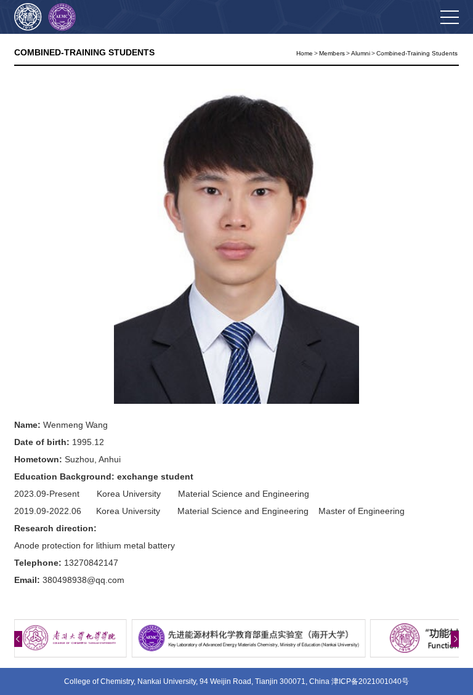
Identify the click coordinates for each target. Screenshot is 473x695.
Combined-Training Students (417, 53)
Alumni (360, 53)
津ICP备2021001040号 (370, 681)
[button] (18, 639)
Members (332, 53)
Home (304, 53)
